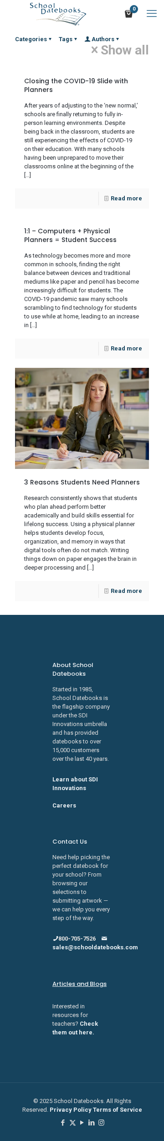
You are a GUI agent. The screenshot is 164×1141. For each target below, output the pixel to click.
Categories (31, 39)
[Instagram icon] (101, 1123)
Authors (103, 39)
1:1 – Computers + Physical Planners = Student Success (70, 235)
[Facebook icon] (63, 1123)
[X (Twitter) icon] (72, 1123)
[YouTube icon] (82, 1123)
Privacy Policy (71, 1109)
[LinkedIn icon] (91, 1123)
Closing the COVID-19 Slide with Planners (76, 85)
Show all (125, 49)
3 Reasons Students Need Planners (82, 482)
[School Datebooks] (58, 13)
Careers (64, 805)
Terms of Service (117, 1109)
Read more (126, 198)
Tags (65, 39)
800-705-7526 (77, 938)
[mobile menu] (151, 14)
